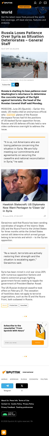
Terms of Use (24, 400)
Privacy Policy (28, 404)
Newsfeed (23, 305)
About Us (5, 400)
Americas (14, 379)
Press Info (14, 400)
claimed (11, 114)
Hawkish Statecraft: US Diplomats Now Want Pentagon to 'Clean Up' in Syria (24, 207)
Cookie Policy (16, 404)
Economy (33, 379)
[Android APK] (8, 414)
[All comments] (3, 432)
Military (44, 379)
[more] (44, 215)
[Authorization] (35, 2)
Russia (24, 379)
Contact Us (5, 404)
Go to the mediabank (27, 80)
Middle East (13, 305)
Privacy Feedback (8, 407)
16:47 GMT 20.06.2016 (10, 49)
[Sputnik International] (7, 4)
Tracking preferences (24, 407)
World (4, 305)
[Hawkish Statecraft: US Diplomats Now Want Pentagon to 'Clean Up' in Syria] (24, 185)
